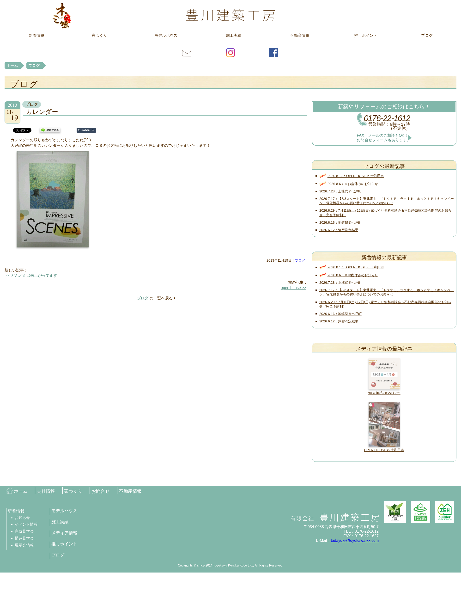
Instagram (230, 52)
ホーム (12, 65)
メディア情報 (64, 532)
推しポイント (365, 35)
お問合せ (187, 52)
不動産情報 (299, 35)
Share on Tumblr (86, 130)
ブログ (427, 35)
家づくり (99, 35)
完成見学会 (24, 531)
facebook (273, 52)
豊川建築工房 (230, 15)
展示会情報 (24, 545)
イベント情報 (26, 524)
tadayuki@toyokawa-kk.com (355, 540)
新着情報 (36, 35)
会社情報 (46, 491)
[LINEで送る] (50, 130)
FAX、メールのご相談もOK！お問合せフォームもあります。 (384, 137)
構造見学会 (24, 538)
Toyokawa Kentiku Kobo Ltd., (233, 565)
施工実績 (233, 35)
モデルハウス (165, 35)
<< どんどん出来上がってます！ (33, 275)
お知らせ (22, 518)
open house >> (293, 288)
